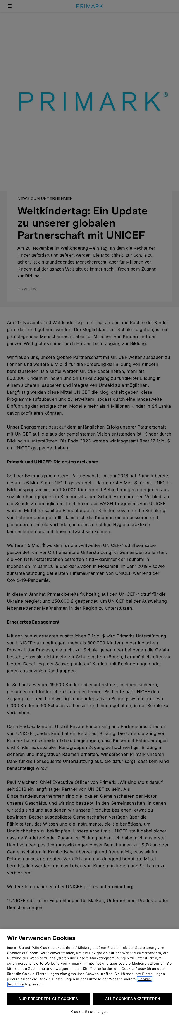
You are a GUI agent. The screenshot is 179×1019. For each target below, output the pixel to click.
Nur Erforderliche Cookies (48, 999)
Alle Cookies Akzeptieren (132, 999)
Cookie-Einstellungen (89, 1011)
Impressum (34, 984)
